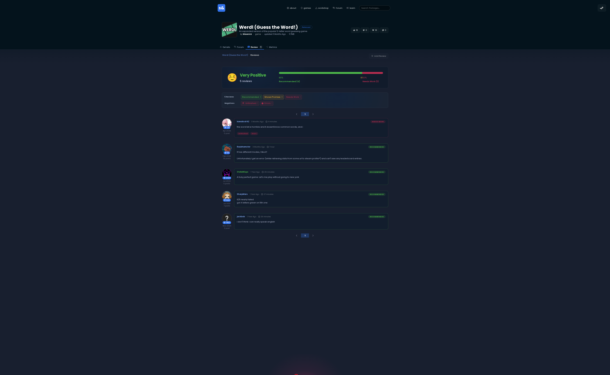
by (246, 34)
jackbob (241, 216)
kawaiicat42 (243, 121)
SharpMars (242, 194)
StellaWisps (242, 172)
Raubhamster (243, 147)
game (258, 34)
